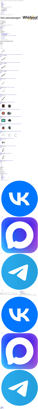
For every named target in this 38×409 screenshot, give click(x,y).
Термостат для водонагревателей (4, 34)
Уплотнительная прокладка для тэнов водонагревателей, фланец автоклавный (8, 35)
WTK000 (1, 145)
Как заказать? (2, 3)
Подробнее (21, 0)
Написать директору (3, 4)
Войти (0, 56)
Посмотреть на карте (17, 294)
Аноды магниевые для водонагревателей (5, 33)
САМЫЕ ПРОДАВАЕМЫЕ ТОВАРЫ (3, 173)
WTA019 (1, 86)
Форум (2, 5)
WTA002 (6, 63)
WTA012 (6, 55)
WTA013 (4, 55)
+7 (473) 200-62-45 (2, 23)
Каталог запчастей (2, 26)
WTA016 (1, 101)
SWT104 (1, 123)
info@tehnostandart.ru (5, 10)
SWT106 (1, 130)
